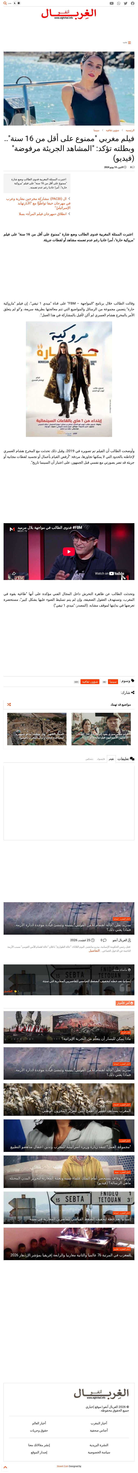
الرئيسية (130, 130)
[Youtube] (112, 3)
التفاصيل (94, 950)
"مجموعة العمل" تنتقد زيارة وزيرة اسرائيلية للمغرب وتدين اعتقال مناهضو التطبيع (70, 1147)
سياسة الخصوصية (99, 1452)
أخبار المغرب (99, 1423)
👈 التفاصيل (10, 991)
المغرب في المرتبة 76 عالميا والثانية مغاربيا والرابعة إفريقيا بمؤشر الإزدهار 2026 (70, 1255)
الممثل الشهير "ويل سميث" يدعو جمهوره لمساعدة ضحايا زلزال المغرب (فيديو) (40, 735)
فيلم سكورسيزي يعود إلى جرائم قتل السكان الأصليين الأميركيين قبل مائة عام (102, 735)
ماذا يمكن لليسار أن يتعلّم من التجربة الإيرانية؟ (96, 1038)
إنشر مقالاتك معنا (39, 1445)
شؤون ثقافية (112, 130)
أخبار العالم (39, 1423)
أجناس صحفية (99, 1430)
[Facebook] (132, 3)
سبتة (117, 1172)
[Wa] (118, 3)
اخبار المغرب (125, 919)
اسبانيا (116, 919)
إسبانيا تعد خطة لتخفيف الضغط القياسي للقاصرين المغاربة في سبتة (80, 1219)
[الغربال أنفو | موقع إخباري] (69, 18)
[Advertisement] (80, 29)
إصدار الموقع (39, 1452)
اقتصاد (116, 1105)
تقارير (116, 1249)
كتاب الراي (125, 1032)
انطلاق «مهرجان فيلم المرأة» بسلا (42, 214)
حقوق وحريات (39, 1430)
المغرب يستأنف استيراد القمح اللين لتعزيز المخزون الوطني (86, 1111)
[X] (125, 3)
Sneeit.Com (62, 1466)
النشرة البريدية (99, 1445)
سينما (96, 130)
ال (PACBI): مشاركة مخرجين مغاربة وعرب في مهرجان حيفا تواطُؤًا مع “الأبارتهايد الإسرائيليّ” (38, 203)
